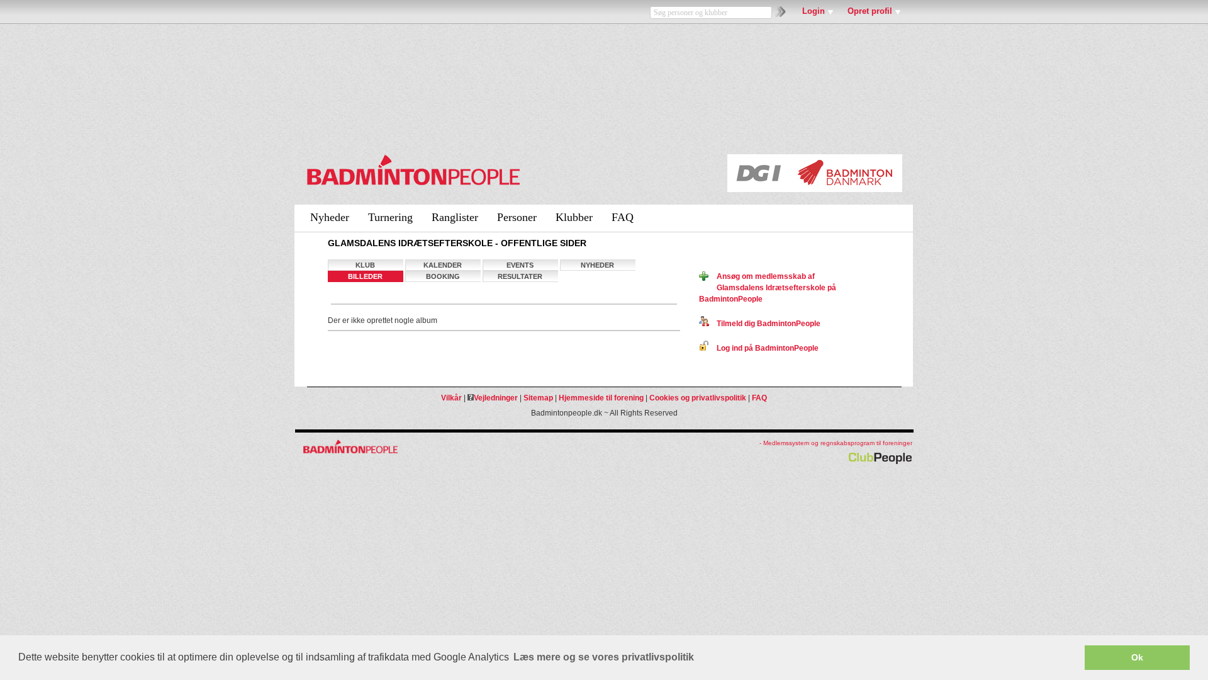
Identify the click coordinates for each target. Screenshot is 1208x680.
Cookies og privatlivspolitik (697, 398)
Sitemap (538, 398)
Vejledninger (496, 398)
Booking (443, 276)
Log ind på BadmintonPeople (764, 348)
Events (520, 265)
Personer (517, 217)
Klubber (574, 217)
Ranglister (455, 217)
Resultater (520, 276)
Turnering (390, 217)
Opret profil (869, 11)
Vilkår (451, 398)
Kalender (442, 265)
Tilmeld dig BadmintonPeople (764, 323)
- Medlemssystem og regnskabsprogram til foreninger (835, 442)
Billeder (365, 276)
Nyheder (329, 217)
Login (813, 11)
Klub (365, 265)
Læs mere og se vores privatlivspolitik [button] (603, 657)
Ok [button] (1137, 657)
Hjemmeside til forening (601, 398)
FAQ (623, 217)
